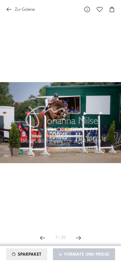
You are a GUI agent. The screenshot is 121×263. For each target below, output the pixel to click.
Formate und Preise (86, 255)
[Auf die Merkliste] (99, 9)
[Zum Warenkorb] (112, 9)
